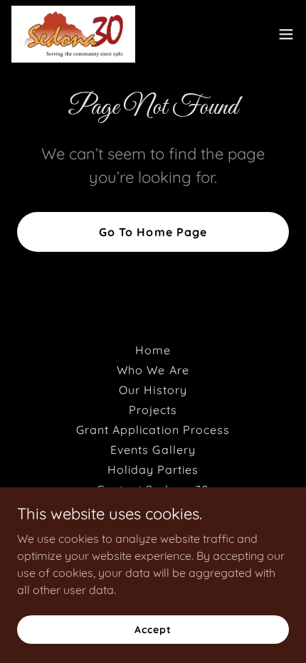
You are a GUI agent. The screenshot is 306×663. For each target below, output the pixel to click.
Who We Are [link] (153, 370)
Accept (152, 628)
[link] (73, 34)
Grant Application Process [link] (152, 430)
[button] (286, 34)
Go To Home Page (152, 232)
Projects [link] (153, 410)
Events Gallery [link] (152, 449)
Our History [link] (152, 390)
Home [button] (153, 350)
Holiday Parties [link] (153, 469)
